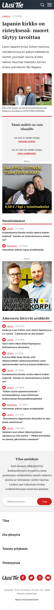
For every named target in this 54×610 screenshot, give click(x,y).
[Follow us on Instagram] (40, 577)
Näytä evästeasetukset (27, 599)
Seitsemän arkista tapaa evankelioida (23, 249)
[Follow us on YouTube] (48, 577)
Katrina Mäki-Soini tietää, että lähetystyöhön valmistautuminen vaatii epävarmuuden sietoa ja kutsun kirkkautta (25, 361)
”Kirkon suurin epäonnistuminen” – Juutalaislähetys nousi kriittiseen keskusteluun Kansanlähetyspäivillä (22, 395)
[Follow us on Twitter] (31, 577)
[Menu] (49, 4)
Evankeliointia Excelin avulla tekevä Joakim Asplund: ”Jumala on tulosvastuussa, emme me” (26, 236)
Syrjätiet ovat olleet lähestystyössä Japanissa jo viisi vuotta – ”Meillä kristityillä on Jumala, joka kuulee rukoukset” (26, 435)
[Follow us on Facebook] (23, 577)
